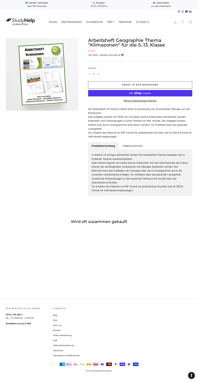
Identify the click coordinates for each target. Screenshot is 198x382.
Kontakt (57, 330)
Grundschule (94, 21)
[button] (191, 375)
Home (53, 21)
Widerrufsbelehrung (62, 335)
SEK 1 (110, 21)
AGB (55, 340)
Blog (55, 315)
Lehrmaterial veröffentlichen (66, 355)
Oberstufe (125, 21)
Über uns (57, 325)
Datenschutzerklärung (63, 345)
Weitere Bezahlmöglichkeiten (140, 100)
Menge (92, 68)
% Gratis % (142, 21)
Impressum (58, 350)
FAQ (55, 320)
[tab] (103, 146)
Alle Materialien (71, 21)
